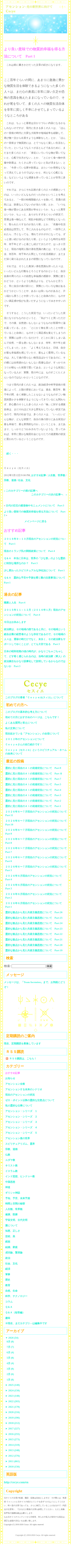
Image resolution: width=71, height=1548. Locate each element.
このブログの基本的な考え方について (26, 711)
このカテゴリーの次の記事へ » (49, 494)
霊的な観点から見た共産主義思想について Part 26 (33, 912)
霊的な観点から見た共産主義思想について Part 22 (33, 934)
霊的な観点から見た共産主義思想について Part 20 (33, 945)
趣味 (7, 1318)
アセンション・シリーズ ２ (21, 1116)
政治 (7, 1258)
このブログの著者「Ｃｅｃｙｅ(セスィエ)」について (34, 697)
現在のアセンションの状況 (20, 1094)
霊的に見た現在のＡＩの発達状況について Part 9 (33, 768)
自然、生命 (11, 1290)
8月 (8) (10, 1341)
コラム (9, 1301)
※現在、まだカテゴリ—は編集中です (26, 1323)
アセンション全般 (15, 1083)
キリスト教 (11, 1165)
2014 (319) (12, 1444)
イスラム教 (11, 1171)
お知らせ (10, 1078)
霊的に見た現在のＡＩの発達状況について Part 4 (33, 789)
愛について (11, 1225)
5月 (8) (10, 1357)
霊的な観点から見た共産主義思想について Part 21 (33, 939)
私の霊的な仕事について (18, 1105)
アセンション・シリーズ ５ (21, 1132)
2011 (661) (12, 1461)
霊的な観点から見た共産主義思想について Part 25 (33, 917)
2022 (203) (12, 1401)
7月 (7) (10, 1346)
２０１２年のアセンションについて (25, 739)
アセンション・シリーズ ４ (21, 1127)
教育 (7, 1285)
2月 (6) (10, 1374)
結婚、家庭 (11, 1247)
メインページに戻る (35, 521)
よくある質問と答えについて (21, 722)
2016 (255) (12, 1434)
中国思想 (10, 1181)
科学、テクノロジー (16, 1296)
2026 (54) (11, 1337)
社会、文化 (24, 480)
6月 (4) (10, 1352)
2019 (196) (12, 1417)
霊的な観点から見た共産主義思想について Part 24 (33, 923)
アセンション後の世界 (17, 1138)
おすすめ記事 (38, 475)
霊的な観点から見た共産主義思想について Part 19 (33, 950)
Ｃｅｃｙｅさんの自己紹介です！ (23, 744)
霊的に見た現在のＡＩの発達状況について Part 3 (33, 795)
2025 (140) (12, 1385)
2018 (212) (12, 1423)
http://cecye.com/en (16, 1482)
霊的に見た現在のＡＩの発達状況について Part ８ (33, 773)
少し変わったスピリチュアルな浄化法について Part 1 (34, 570)
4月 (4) (10, 1363)
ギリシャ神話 (12, 1192)
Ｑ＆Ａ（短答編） (15, 1312)
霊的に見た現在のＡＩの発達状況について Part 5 (33, 784)
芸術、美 (10, 1236)
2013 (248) (12, 1450)
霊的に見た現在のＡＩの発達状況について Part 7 (33, 778)
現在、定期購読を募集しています (22, 1043)
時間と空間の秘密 (15, 1203)
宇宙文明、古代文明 (16, 1219)
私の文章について (15, 728)
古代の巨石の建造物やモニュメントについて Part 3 (35, 505)
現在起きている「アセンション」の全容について (32, 733)
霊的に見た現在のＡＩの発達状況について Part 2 (33, 800)
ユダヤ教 (10, 1160)
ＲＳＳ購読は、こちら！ (23, 1058)
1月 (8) (10, 1379)
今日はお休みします (15, 622)
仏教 (7, 1154)
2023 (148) (12, 1395)
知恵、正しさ (12, 1230)
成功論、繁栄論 (14, 1252)
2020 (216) (12, 1412)
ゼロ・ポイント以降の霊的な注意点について (30, 1100)
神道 (7, 1187)
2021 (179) (12, 1406)
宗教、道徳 (10, 480)
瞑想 (7, 1241)
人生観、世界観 (56, 475)
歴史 (7, 1279)
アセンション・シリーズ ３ (21, 1121)
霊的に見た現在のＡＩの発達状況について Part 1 (33, 806)
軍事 (7, 1274)
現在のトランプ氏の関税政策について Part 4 (29, 551)
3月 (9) (10, 1368)
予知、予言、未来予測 (17, 1198)
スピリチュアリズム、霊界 (20, 1143)
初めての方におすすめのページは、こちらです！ (32, 717)
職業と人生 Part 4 (14, 602)
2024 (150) (12, 1390)
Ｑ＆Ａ (10, 1306)
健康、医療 (11, 1214)
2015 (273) (12, 1439)
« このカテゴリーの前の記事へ (21, 490)
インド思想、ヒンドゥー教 (20, 1176)
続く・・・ (12, 453)
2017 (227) (12, 1428)
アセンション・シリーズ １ (21, 1111)
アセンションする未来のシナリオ (23, 1089)
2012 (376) (12, 1455)
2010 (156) (12, 1466)
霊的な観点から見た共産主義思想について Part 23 (33, 928)
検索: (7, 966)
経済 (7, 1268)
